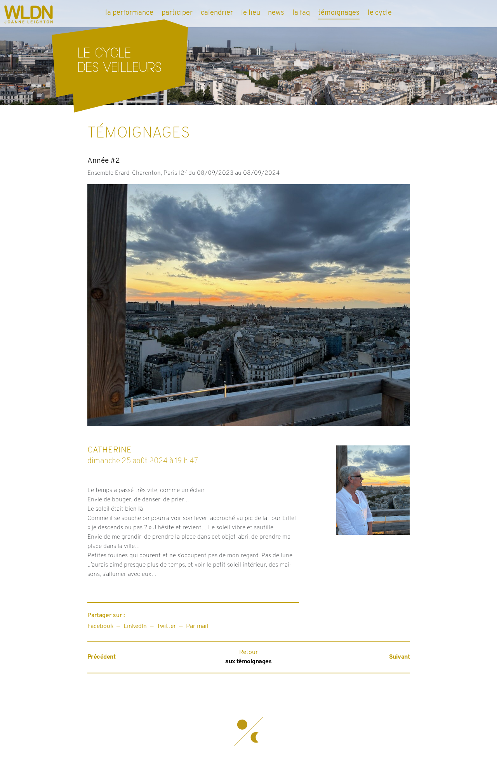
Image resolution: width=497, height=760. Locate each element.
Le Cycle (380, 13)
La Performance (129, 13)
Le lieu (250, 13)
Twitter (166, 626)
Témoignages (339, 13)
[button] (248, 731)
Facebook (100, 626)
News (276, 13)
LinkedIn (135, 626)
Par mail (197, 626)
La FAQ (301, 13)
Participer (177, 13)
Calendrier (217, 13)
